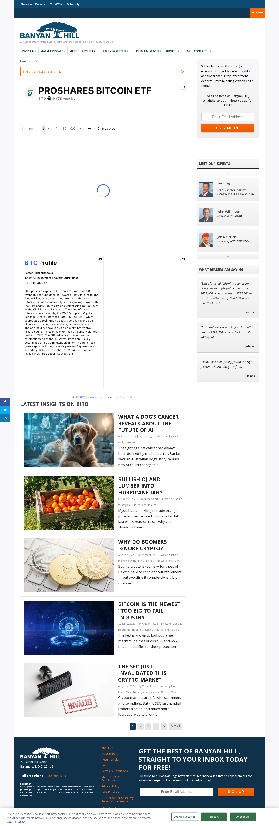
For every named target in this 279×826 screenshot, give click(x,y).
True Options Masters (143, 505)
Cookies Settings (184, 816)
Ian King (223, 183)
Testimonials (109, 759)
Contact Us (202, 51)
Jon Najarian (226, 237)
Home (24, 61)
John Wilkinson (228, 212)
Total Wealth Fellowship (64, 4)
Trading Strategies (143, 561)
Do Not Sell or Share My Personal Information (117, 799)
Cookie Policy (110, 792)
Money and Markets (33, 4)
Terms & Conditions (114, 771)
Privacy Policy (110, 786)
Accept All (243, 816)
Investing (29, 51)
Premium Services (148, 51)
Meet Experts (110, 753)
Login (258, 12)
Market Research (53, 51)
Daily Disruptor (127, 442)
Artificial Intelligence (166, 436)
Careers (106, 765)
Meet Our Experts (82, 51)
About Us (172, 51)
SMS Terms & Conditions (110, 778)
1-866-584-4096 (55, 776)
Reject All (214, 816)
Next (175, 726)
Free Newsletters (115, 51)
